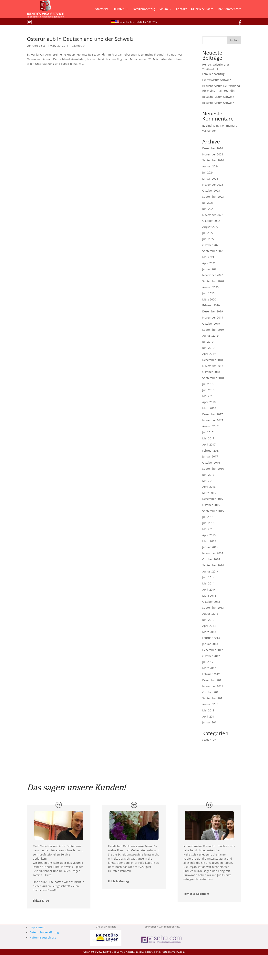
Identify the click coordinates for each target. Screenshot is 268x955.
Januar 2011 (210, 722)
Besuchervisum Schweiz (218, 97)
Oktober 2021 (211, 245)
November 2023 (212, 184)
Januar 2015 (210, 547)
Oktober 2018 (211, 372)
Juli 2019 (207, 341)
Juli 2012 (207, 662)
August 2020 (210, 287)
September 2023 (213, 196)
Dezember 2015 (212, 499)
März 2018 (209, 408)
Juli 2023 (207, 203)
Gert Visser (39, 45)
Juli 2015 (207, 517)
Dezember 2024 (212, 148)
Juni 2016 (208, 475)
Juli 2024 (207, 172)
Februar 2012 (211, 674)
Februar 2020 (211, 305)
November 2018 (212, 366)
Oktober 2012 (211, 656)
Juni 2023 (208, 209)
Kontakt (181, 9)
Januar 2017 (210, 456)
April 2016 (209, 486)
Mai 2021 (208, 257)
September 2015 (213, 511)
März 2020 (209, 299)
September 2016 (213, 468)
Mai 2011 (208, 710)
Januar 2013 (210, 644)
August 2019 (210, 335)
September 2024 (213, 160)
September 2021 (213, 251)
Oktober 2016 (211, 462)
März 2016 (209, 493)
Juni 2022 (208, 239)
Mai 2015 (208, 529)
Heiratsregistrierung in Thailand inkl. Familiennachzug (217, 69)
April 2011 (209, 716)
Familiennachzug (144, 9)
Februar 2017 (211, 450)
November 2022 (212, 215)
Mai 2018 (208, 396)
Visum (164, 9)
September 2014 (213, 565)
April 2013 (209, 626)
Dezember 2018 (212, 360)
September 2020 (213, 281)
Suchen (234, 40)
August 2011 (210, 704)
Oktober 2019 (211, 323)
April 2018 (209, 402)
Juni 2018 (208, 390)
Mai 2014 (208, 583)
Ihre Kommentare (229, 9)
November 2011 (212, 686)
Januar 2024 (210, 178)
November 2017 (212, 420)
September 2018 (213, 378)
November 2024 (212, 154)
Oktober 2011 (211, 692)
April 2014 (209, 589)
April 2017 (209, 444)
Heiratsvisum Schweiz (216, 80)
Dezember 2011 (212, 680)
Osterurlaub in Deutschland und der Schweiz (80, 38)
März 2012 (209, 668)
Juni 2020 (208, 293)
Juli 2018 (207, 384)
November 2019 (212, 317)
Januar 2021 (210, 269)
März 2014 (209, 595)
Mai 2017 (208, 438)
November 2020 (212, 275)
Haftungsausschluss (43, 937)
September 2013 (213, 607)
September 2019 (213, 329)
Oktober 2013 (211, 601)
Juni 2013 (208, 620)
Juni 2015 (208, 523)
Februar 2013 (211, 638)
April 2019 (209, 354)
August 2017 (210, 426)
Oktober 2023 (211, 190)
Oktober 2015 (211, 505)
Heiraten (119, 9)
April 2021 (209, 263)
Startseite (101, 9)
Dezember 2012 (212, 650)
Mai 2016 (208, 481)
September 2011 (213, 698)
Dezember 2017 (212, 414)
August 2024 (210, 166)
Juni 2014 (208, 577)
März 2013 (209, 632)
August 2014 (210, 571)
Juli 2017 (207, 432)
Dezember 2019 (212, 311)
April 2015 (209, 535)
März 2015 (209, 541)
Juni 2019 (208, 348)
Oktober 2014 (211, 559)
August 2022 (210, 227)
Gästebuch (78, 45)
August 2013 (210, 613)
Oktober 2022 (211, 221)
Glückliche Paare (202, 9)
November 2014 (212, 553)
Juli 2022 (207, 233)
